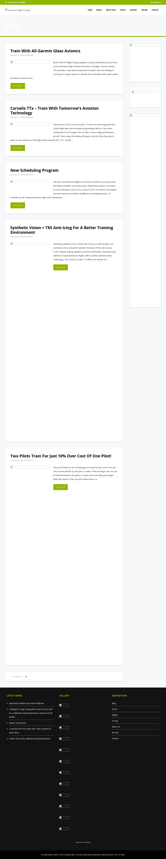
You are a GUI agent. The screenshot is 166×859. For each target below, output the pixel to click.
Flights (123, 10)
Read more (17, 86)
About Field (111, 10)
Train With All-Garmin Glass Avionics (45, 50)
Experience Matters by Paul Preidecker (26, 703)
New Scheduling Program (34, 170)
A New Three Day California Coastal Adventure (29, 738)
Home (90, 10)
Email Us (157, 2)
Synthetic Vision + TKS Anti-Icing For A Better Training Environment (61, 230)
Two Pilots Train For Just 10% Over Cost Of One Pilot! (60, 456)
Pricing (144, 10)
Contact (155, 10)
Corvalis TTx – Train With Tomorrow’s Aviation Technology (54, 111)
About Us (116, 726)
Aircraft (133, 10)
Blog (114, 703)
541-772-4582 (20, 2)
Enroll (99, 10)
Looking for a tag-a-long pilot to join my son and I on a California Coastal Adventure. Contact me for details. (31, 713)
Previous (15, 676)
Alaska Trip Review (17, 723)
